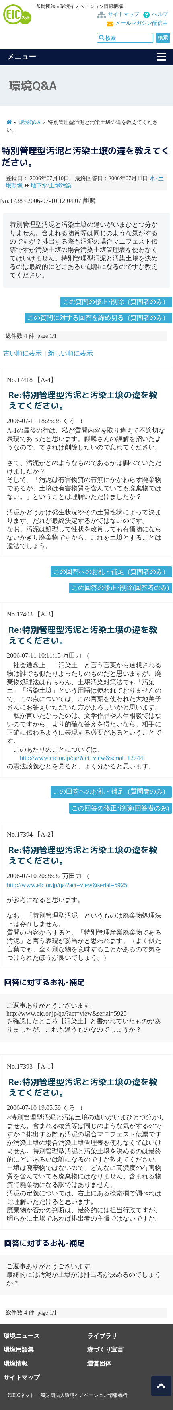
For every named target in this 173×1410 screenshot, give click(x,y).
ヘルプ (160, 14)
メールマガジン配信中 (141, 23)
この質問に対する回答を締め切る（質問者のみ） (98, 317)
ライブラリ (102, 1335)
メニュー (21, 57)
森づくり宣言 (105, 1349)
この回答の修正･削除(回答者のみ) (120, 587)
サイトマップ (123, 14)
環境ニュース (22, 1335)
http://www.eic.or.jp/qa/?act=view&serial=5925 (67, 885)
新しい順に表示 (70, 353)
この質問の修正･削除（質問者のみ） (116, 301)
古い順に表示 (22, 353)
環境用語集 (19, 1349)
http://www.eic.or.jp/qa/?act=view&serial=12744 (81, 757)
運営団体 (99, 1363)
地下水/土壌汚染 (51, 186)
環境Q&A (30, 122)
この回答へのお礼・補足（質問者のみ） (111, 571)
